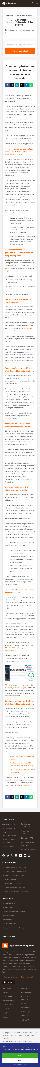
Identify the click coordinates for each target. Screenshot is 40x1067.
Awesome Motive (15, 1041)
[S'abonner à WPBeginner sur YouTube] (20, 855)
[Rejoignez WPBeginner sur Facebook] (3, 855)
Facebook (26, 785)
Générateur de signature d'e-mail (14, 887)
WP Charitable (26, 1016)
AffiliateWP (25, 1020)
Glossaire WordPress (9, 907)
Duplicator (25, 988)
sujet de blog (16, 197)
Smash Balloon (7, 1009)
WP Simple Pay (26, 992)
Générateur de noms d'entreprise (14, 867)
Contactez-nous (8, 846)
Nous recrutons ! (27, 977)
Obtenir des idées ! (20, 51)
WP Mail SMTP (7, 1005)
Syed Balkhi (25, 957)
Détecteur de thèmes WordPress (14, 871)
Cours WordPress (8, 903)
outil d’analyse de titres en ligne (15, 688)
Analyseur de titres (9, 879)
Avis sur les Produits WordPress (13, 911)
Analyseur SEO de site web (12, 883)
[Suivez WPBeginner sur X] (12, 855)
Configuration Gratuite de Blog (13, 928)
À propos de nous (8, 824)
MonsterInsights (8, 1000)
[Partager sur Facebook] (7, 85)
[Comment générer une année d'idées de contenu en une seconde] (22, 85)
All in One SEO (7, 996)
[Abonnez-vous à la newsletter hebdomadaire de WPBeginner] (29, 855)
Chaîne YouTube (15, 780)
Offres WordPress (8, 915)
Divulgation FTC (27, 838)
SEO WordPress (7, 919)
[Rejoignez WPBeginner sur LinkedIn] (25, 855)
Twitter (18, 785)
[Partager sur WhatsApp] (31, 85)
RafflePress (25, 1007)
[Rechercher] (32, 3)
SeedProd (5, 1013)
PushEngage (25, 1012)
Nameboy (5, 1017)
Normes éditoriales (9, 828)
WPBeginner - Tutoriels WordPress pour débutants (9, 3)
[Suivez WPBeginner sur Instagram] (16, 855)
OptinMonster (7, 988)
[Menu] (37, 3)
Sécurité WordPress (9, 924)
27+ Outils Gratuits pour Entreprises (15, 892)
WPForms (5, 992)
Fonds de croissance (28, 849)
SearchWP (24, 1003)
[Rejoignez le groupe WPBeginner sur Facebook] (8, 855)
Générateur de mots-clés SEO (13, 875)
